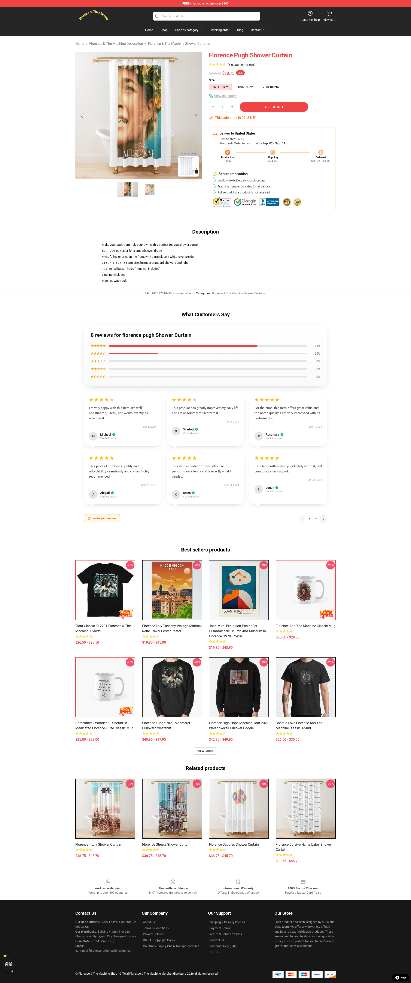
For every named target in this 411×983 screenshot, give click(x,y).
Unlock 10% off (8, 964)
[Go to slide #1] (127, 189)
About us (149, 922)
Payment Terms (219, 928)
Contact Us (216, 940)
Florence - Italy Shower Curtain (98, 844)
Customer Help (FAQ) (223, 946)
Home (79, 44)
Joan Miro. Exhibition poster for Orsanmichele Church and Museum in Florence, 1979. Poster (237, 631)
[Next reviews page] (323, 519)
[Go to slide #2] (150, 189)
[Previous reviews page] (302, 519)
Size (212, 80)
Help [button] (403, 977)
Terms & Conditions (156, 928)
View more (205, 750)
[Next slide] (195, 115)
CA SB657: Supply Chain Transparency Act (171, 946)
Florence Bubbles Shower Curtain (234, 844)
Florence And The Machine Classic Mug (305, 626)
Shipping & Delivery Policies (227, 922)
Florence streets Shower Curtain (166, 844)
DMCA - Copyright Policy (159, 940)
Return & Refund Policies (225, 934)
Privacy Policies (153, 934)
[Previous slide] (81, 115)
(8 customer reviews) (242, 64)
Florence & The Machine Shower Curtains (179, 44)
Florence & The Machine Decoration (116, 44)
